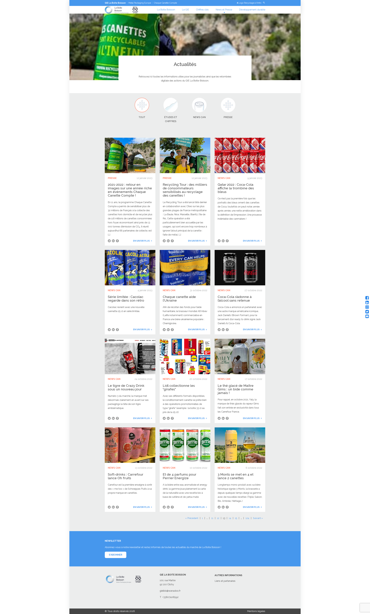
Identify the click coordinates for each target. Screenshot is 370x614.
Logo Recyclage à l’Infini (249, 3)
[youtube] (367, 316)
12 (218, 518)
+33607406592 (170, 597)
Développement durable (252, 9)
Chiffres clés (202, 9)
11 (212, 518)
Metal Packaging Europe (139, 3)
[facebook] (367, 298)
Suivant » (258, 518)
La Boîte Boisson (166, 9)
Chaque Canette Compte (165, 3)
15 (236, 518)
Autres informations (228, 575)
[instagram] (367, 307)
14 (230, 518)
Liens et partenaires (225, 581)
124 (247, 518)
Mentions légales (256, 611)
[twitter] (367, 311)
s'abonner (115, 554)
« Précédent (191, 518)
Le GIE (185, 9)
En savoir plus (141, 241)
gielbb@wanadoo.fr (170, 590)
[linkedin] (367, 302)
